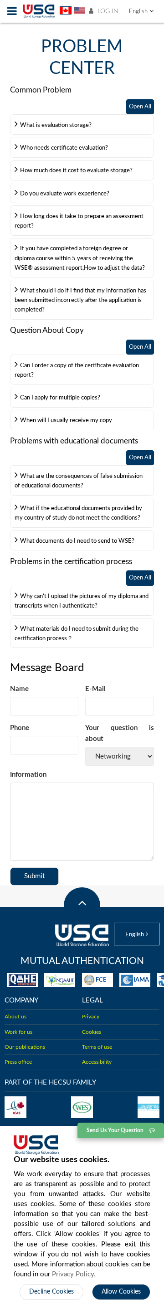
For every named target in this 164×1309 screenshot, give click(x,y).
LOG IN (107, 11)
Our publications (25, 1047)
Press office (18, 1062)
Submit (34, 876)
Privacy (90, 1016)
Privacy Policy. (74, 1274)
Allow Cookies (121, 1292)
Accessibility (97, 1062)
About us (15, 1016)
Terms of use (97, 1047)
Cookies (91, 1032)
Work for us (18, 1032)
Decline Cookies (51, 1292)
